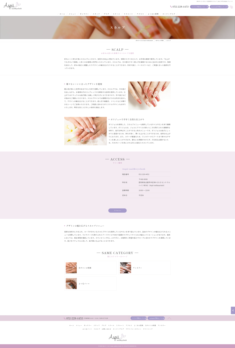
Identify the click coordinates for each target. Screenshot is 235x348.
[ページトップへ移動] (169, 318)
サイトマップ (148, 329)
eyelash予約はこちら (218, 7)
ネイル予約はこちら (199, 7)
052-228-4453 (144, 174)
